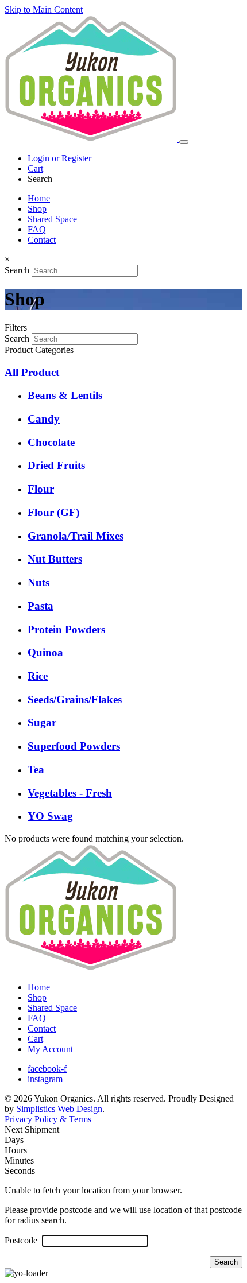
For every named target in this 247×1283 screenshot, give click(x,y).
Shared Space (52, 219)
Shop (37, 209)
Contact (42, 240)
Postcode (22, 1240)
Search (17, 270)
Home (39, 198)
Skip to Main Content (44, 9)
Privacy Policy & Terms (48, 1119)
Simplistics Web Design (59, 1109)
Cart (35, 168)
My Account (50, 1049)
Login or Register (59, 158)
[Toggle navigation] (183, 142)
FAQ (37, 229)
